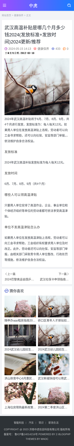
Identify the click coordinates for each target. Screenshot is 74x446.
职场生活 (53, 422)
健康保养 (18, 15)
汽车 (31, 422)
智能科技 (19, 422)
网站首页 (6, 15)
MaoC (44, 438)
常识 (41, 422)
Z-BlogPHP (63, 434)
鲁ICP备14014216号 (26, 434)
